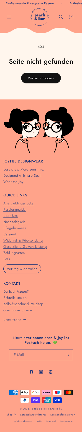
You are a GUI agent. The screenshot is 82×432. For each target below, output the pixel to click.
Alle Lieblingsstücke (18, 203)
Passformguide (14, 209)
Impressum (66, 421)
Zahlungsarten (14, 252)
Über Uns (10, 215)
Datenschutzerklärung (33, 414)
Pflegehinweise (14, 228)
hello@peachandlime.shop (23, 303)
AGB (39, 421)
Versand (9, 234)
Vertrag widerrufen (22, 268)
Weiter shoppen (41, 78)
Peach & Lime (39, 408)
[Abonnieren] (68, 354)
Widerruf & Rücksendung (23, 240)
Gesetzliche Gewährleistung (25, 246)
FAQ (6, 258)
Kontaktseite (12, 319)
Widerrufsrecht (23, 421)
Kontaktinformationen (62, 414)
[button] (9, 17)
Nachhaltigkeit (14, 221)
